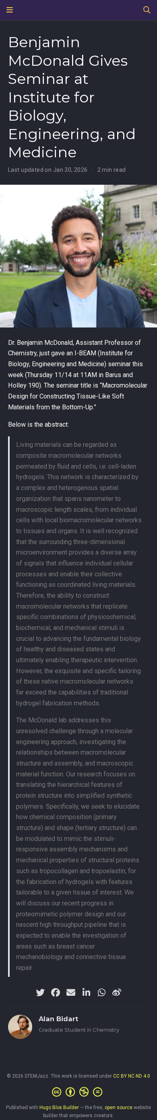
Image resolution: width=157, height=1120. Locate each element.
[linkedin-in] (86, 993)
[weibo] (117, 993)
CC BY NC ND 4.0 (131, 1076)
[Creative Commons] (78, 1092)
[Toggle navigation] (9, 10)
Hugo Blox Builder (59, 1107)
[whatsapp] (101, 993)
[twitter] (40, 993)
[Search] (147, 10)
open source (118, 1107)
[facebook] (56, 993)
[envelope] (71, 993)
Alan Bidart (58, 1019)
